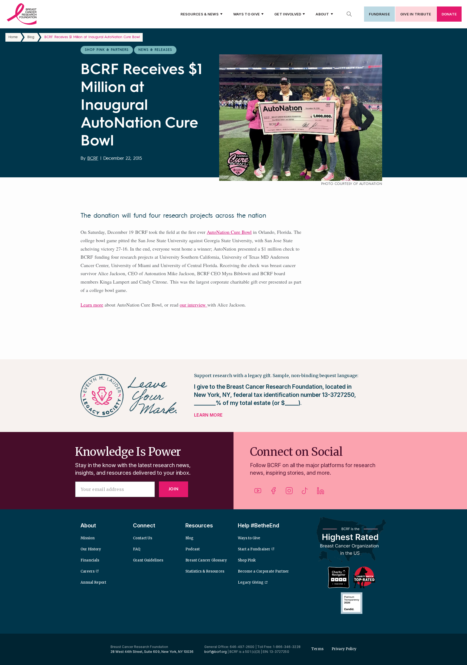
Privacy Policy (344, 649)
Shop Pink (247, 560)
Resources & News (200, 14)
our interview (193, 304)
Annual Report (93, 582)
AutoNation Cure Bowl (229, 232)
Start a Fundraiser (254, 549)
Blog (30, 37)
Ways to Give (246, 14)
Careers (88, 571)
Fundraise (379, 14)
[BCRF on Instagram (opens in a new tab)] (289, 493)
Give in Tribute (415, 14)
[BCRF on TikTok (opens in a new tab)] (305, 493)
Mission (88, 538)
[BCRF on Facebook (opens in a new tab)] (273, 493)
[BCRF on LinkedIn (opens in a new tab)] (320, 493)
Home (13, 37)
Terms (317, 649)
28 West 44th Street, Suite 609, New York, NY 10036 (152, 652)
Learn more (92, 304)
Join (173, 489)
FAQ (136, 549)
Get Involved (287, 14)
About (322, 14)
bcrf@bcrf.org (215, 652)
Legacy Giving (250, 582)
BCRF (92, 158)
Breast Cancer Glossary (206, 560)
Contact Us (142, 538)
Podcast (192, 549)
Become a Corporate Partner (263, 571)
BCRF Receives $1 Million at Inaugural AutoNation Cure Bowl (92, 37)
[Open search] (349, 14)
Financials (90, 560)
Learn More (208, 415)
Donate (449, 14)
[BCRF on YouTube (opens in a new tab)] (258, 493)
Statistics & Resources (204, 571)
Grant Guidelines (148, 560)
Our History (91, 549)
